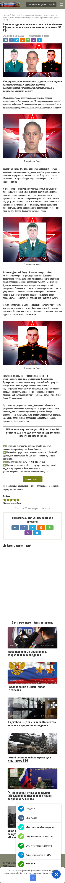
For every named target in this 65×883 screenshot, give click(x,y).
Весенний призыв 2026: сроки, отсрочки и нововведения (27, 653)
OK (33, 877)
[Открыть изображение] (12, 4)
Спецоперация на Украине (39, 35)
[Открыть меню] (61, 4)
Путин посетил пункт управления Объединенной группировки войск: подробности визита (30, 795)
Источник (46, 508)
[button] (56, 874)
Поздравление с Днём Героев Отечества (26, 688)
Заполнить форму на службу (41, 4)
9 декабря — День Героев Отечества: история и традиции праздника (32, 723)
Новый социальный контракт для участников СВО (29, 758)
